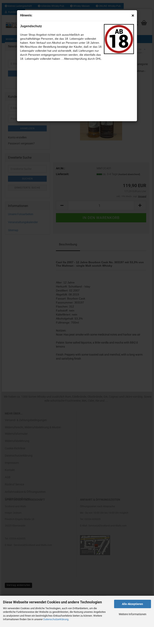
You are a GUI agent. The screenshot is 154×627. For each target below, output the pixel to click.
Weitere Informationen (132, 614)
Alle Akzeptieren (132, 604)
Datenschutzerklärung (55, 619)
